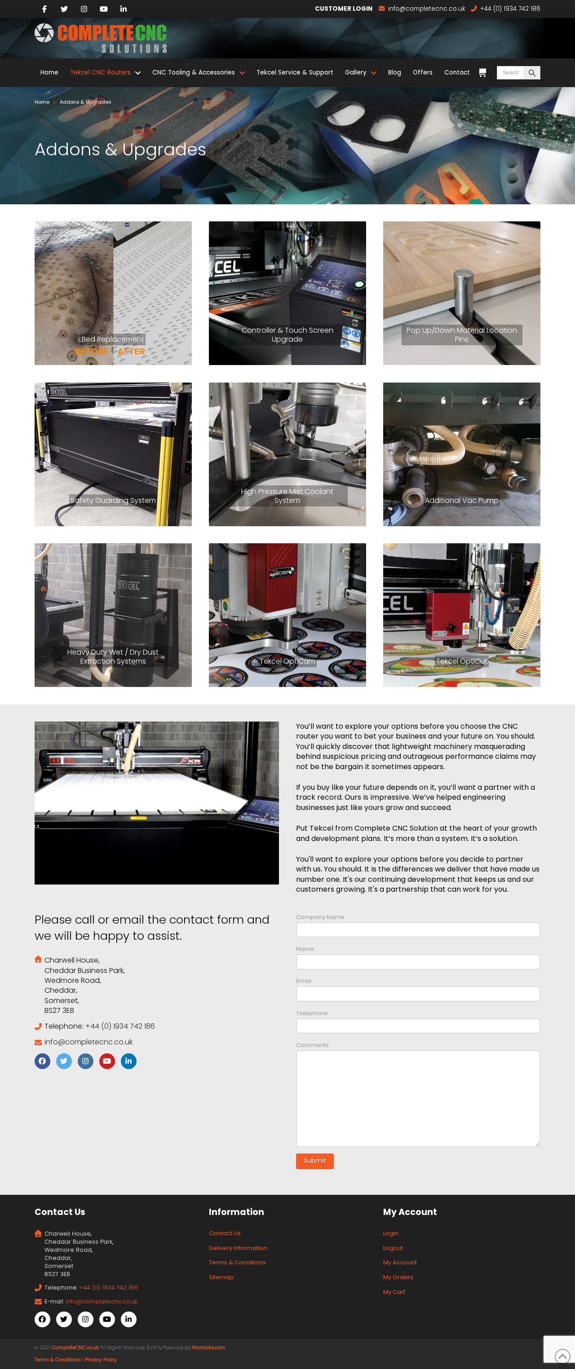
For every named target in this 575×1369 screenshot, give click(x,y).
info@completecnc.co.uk (88, 1042)
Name (305, 949)
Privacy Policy (101, 1359)
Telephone (312, 1013)
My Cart (394, 1292)
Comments (312, 1045)
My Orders (398, 1277)
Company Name (320, 917)
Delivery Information (238, 1248)
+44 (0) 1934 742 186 (120, 1026)
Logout (393, 1248)
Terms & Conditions (237, 1262)
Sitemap (221, 1277)
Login (390, 1233)
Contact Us (225, 1233)
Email (303, 981)
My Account (400, 1262)
